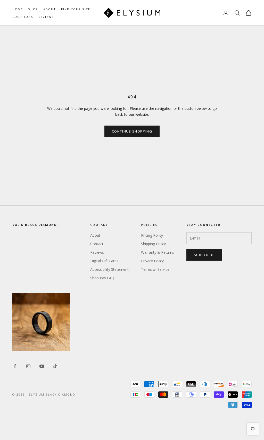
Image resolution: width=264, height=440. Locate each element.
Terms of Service (155, 269)
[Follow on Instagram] (28, 366)
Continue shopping (132, 131)
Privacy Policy (152, 260)
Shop (33, 9)
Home (17, 9)
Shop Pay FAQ (102, 277)
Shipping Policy (153, 243)
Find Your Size (75, 9)
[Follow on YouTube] (41, 366)
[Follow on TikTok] (55, 366)
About (49, 9)
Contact (96, 243)
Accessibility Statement (109, 269)
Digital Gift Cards (104, 260)
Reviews (46, 17)
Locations (22, 17)
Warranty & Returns (157, 252)
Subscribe (204, 254)
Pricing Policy (152, 235)
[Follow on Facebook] (15, 366)
